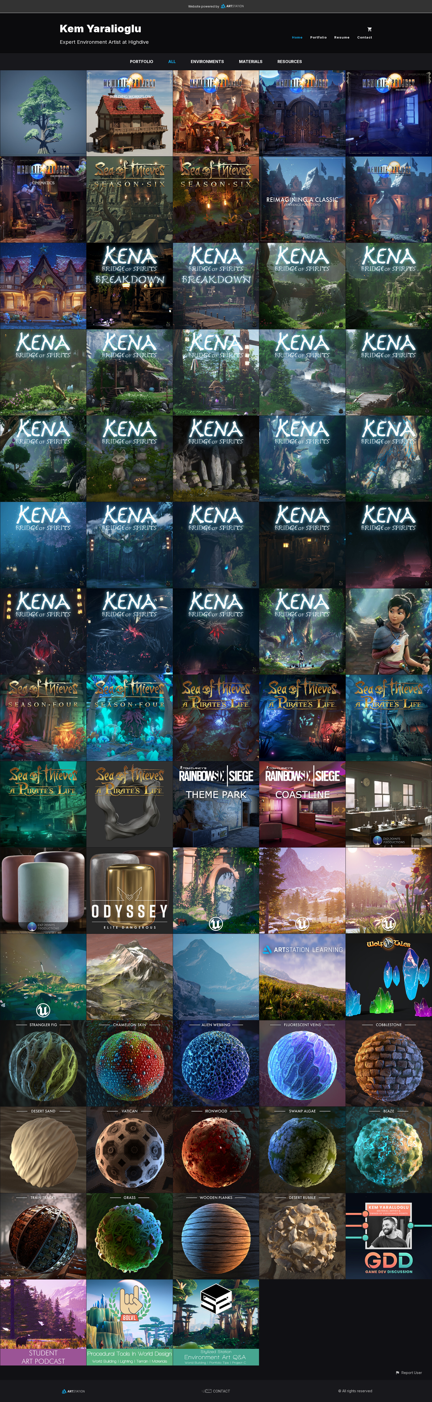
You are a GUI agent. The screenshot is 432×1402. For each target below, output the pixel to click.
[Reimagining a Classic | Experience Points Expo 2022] (302, 160)
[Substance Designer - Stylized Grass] (129, 1196)
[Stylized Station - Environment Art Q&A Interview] (216, 1282)
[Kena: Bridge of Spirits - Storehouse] (302, 505)
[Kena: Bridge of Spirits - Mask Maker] (216, 332)
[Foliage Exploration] (43, 73)
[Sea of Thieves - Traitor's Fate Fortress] (129, 160)
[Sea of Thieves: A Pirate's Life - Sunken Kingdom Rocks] (129, 764)
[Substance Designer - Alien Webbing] (216, 1023)
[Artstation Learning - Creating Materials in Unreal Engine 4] (302, 937)
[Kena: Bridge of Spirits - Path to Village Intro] (43, 332)
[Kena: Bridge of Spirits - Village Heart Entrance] (216, 505)
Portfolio (318, 37)
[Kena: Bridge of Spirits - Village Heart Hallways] (389, 505)
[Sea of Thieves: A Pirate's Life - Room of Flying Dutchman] (389, 678)
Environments (207, 61)
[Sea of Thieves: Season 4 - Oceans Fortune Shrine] (129, 678)
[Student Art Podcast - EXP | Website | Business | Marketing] (43, 1282)
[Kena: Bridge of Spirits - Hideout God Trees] (302, 419)
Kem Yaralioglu (101, 28)
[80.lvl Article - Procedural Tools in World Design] (129, 1282)
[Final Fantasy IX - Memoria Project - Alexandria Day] (216, 73)
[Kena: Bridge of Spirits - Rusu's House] (129, 246)
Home (297, 37)
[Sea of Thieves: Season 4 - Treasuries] (43, 678)
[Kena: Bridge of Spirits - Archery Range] (389, 332)
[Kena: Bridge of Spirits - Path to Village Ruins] (389, 246)
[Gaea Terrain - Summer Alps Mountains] (129, 937)
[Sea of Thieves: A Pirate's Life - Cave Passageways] (216, 678)
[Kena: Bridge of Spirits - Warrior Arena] (302, 332)
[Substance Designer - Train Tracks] (43, 1196)
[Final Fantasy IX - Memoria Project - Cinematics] (43, 160)
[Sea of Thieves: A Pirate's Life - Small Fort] (43, 764)
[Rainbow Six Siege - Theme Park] (216, 764)
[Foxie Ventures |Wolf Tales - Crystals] (389, 937)
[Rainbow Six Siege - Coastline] (302, 764)
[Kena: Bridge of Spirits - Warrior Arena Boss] (43, 505)
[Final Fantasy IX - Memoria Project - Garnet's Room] (389, 73)
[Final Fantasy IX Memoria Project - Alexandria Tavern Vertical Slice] (43, 246)
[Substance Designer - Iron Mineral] (216, 1110)
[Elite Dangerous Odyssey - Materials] (129, 851)
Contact (364, 37)
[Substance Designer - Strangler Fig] (43, 1023)
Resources (290, 61)
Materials (250, 61)
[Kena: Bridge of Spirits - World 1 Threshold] (129, 332)
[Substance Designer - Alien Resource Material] (389, 1110)
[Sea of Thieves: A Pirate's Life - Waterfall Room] (302, 678)
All (172, 61)
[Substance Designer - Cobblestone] (389, 1023)
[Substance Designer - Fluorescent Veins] (302, 1023)
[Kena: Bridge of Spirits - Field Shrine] (129, 419)
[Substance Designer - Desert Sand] (43, 1110)
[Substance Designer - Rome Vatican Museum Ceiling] (129, 1110)
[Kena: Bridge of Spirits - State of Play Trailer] (389, 591)
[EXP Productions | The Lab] (389, 764)
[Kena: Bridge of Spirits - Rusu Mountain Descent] (43, 419)
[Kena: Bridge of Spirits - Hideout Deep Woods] (389, 419)
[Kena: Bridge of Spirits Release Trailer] (302, 591)
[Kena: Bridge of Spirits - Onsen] (43, 591)
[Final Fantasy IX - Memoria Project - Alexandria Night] (302, 73)
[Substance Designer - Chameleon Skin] (129, 1023)
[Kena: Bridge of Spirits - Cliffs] (216, 419)
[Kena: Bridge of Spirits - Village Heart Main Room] (216, 591)
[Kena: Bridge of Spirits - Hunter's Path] (129, 505)
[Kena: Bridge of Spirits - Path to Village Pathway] (302, 246)
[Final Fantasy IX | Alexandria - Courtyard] (389, 160)
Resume (342, 37)
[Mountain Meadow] (389, 851)
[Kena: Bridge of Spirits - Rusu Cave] (129, 591)
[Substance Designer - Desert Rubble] (302, 1196)
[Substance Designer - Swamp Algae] (302, 1110)
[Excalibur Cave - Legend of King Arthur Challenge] (43, 937)
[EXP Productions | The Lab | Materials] (43, 851)
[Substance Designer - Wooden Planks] (216, 1196)
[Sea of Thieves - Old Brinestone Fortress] (216, 160)
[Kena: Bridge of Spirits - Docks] (216, 246)
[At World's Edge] (302, 851)
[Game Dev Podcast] (389, 1196)
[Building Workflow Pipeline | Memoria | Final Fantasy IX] (129, 73)
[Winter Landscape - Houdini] (216, 937)
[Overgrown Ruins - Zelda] (216, 851)
